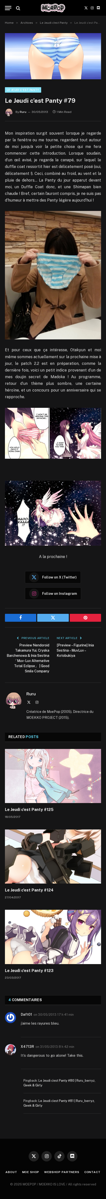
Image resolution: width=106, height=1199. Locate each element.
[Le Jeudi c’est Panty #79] (53, 56)
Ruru (23, 112)
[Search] (17, 8)
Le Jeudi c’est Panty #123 (29, 970)
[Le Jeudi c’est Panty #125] (53, 776)
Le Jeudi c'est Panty (23, 89)
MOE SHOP (30, 1172)
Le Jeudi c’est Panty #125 (29, 809)
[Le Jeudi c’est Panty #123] (53, 937)
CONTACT (92, 1172)
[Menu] (8, 8)
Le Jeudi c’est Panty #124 (29, 890)
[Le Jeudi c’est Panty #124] (53, 856)
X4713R (27, 1047)
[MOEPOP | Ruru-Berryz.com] (53, 8)
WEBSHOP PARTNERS (61, 1172)
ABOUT (11, 1172)
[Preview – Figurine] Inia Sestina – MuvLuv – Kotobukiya (75, 650)
